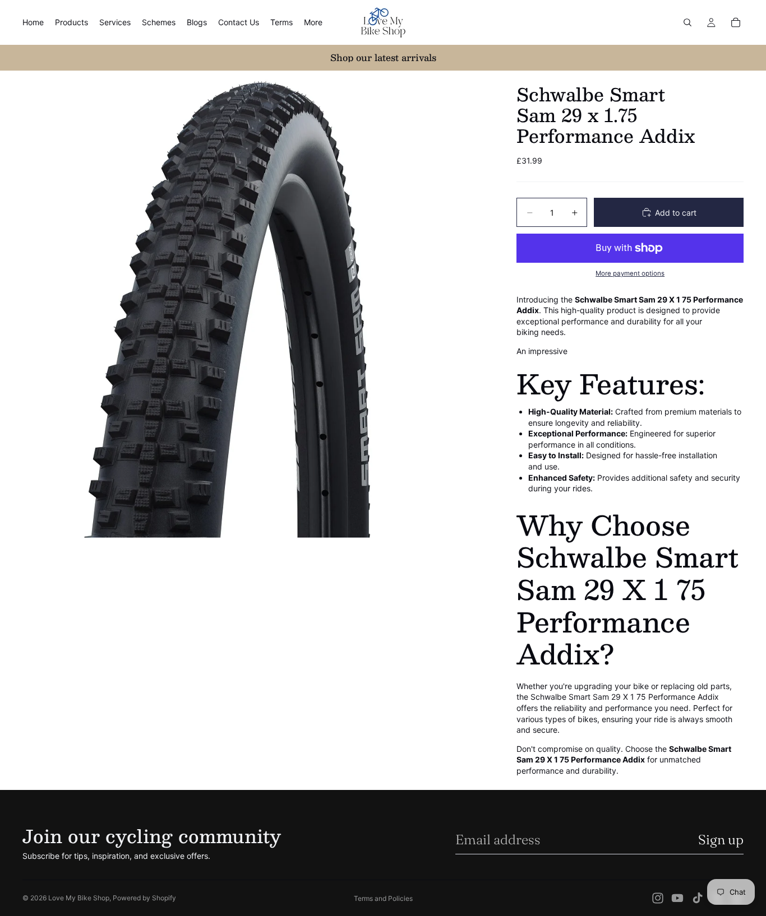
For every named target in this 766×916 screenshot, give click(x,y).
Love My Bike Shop (78, 898)
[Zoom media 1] (256, 304)
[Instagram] (658, 898)
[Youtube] (677, 898)
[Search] (687, 22)
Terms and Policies (383, 898)
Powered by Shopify (144, 898)
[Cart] (735, 22)
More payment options (630, 273)
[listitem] (313, 22)
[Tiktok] (697, 898)
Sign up (721, 839)
